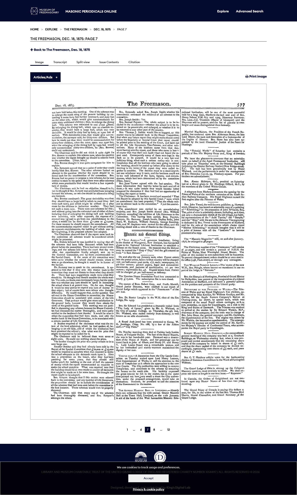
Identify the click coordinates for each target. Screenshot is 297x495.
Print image (258, 76)
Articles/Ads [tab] (43, 77)
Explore (223, 11)
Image (39, 62)
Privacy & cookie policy (148, 489)
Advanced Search (249, 11)
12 (168, 429)
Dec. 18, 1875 (102, 29)
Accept (149, 478)
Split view (83, 62)
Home (34, 29)
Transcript (60, 62)
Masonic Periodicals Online (91, 11)
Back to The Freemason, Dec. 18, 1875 (61, 50)
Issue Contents (109, 62)
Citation (134, 62)
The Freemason (75, 29)
